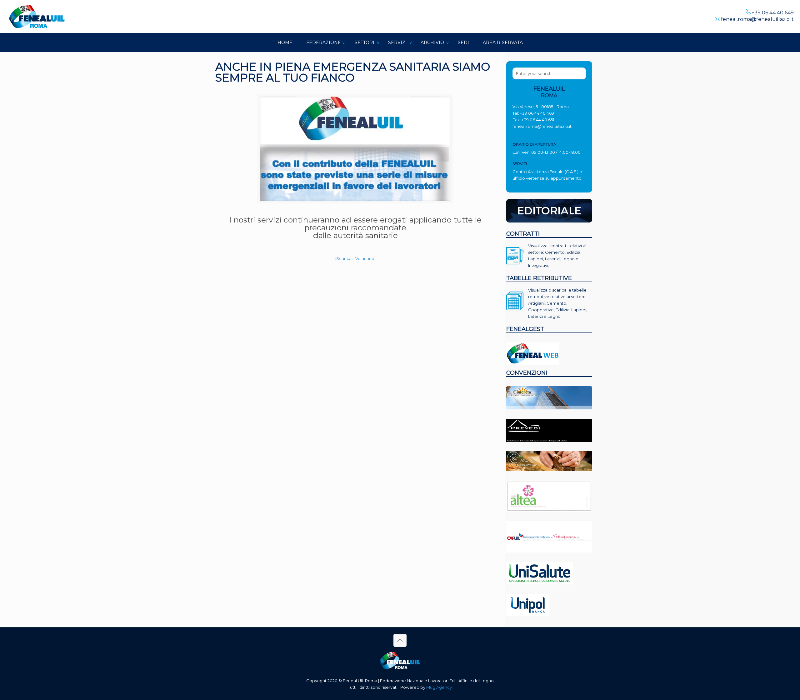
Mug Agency (439, 687)
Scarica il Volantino (355, 258)
